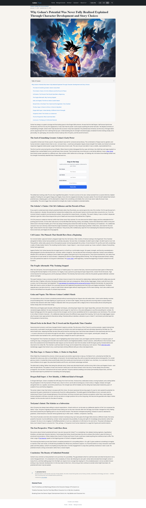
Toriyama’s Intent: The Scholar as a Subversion (45, 113)
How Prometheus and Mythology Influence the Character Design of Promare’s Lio (55, 487)
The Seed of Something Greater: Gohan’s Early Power (46, 87)
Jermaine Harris (41, 472)
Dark (104, 2)
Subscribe (93, 3)
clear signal (109, 151)
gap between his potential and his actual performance (74, 283)
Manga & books (60, 3)
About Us (83, 3)
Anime (36, 2)
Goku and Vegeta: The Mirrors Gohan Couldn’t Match (46, 100)
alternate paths (105, 345)
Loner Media (44, 477)
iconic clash (70, 258)
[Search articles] (112, 2)
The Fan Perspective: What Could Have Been (44, 116)
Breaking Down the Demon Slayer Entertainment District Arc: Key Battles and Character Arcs (58, 493)
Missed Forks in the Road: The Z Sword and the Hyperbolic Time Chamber (51, 104)
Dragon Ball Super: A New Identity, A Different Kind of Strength (49, 110)
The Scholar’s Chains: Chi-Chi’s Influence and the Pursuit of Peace (49, 91)
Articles (69, 3)
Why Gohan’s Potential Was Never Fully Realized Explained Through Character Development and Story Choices (61, 84)
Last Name (62, 175)
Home (53, 3)
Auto (107, 2)
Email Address (63, 180)
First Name (62, 169)
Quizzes (76, 3)
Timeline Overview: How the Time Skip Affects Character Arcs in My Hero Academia (55, 490)
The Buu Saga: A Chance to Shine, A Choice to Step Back (47, 107)
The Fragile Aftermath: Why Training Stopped (44, 97)
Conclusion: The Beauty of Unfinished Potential (45, 120)
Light (100, 2)
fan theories (42, 438)
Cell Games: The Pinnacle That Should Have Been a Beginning (48, 94)
